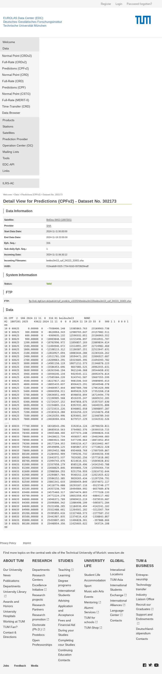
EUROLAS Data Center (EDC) (23, 18)
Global (117, 561)
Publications (11, 580)
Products (8, 120)
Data (6, 48)
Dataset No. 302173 (53, 194)
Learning (64, 575)
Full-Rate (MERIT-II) (15, 100)
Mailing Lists (11, 151)
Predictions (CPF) (14, 87)
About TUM (13, 561)
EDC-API (8, 164)
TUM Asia (116, 579)
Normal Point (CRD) (15, 74)
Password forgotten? (139, 3)
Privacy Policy (8, 543)
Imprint (27, 543)
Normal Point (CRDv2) (17, 55)
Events (88, 596)
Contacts (64, 660)
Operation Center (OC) (18, 145)
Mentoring (91, 602)
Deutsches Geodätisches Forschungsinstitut (32, 21)
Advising (63, 600)
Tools (6, 158)
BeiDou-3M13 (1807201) (59, 219)
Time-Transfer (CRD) (16, 106)
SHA (48, 225)
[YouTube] (156, 665)
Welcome (9, 42)
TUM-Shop (91, 627)
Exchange (116, 595)
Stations (8, 126)
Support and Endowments (144, 617)
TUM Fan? (10, 627)
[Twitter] (150, 665)
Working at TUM (14, 621)
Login (119, 3)
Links (6, 170)
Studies (65, 561)
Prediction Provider (15, 139)
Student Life (92, 574)
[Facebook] (145, 665)
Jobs (6, 665)
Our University (12, 569)
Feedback (20, 665)
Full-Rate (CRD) (13, 81)
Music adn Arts (94, 591)
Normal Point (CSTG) (16, 93)
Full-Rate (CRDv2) (14, 62)
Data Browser (11, 112)
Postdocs (38, 634)
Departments (11, 586)
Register (106, 3)
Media (34, 665)
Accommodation (95, 580)
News (7, 575)
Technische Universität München (24, 25)
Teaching (64, 569)
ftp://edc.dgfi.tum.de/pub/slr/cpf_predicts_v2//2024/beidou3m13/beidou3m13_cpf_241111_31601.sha (80, 301)
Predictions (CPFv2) (15, 68)
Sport (87, 585)
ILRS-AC (8, 183)
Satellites (9, 132)
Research (42, 561)
